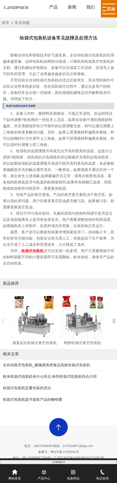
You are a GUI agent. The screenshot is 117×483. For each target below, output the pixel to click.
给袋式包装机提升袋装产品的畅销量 (32, 399)
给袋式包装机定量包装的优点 (27, 388)
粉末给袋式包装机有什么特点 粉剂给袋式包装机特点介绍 (50, 376)
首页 (5, 23)
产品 (53, 7)
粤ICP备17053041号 (65, 452)
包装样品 (73, 478)
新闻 (72, 7)
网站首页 (14, 478)
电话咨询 (102, 478)
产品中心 (44, 478)
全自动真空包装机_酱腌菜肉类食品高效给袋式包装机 (46, 365)
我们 (90, 7)
